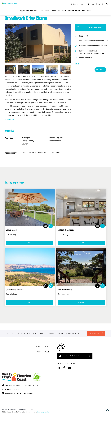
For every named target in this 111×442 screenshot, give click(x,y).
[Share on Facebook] (83, 70)
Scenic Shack (11, 230)
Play (47, 11)
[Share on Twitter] (86, 70)
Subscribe (94, 333)
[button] (78, 27)
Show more (10, 120)
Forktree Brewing (65, 289)
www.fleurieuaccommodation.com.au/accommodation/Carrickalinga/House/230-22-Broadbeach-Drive (94, 46)
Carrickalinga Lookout (15, 289)
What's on (62, 11)
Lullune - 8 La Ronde (66, 230)
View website (95, 27)
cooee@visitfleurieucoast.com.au (19, 393)
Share (99, 70)
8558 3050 (83, 36)
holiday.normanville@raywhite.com (94, 40)
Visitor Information (76, 11)
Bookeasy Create (43, 412)
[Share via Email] (91, 70)
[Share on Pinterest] (88, 70)
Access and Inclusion (29, 11)
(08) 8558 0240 (79, 4)
